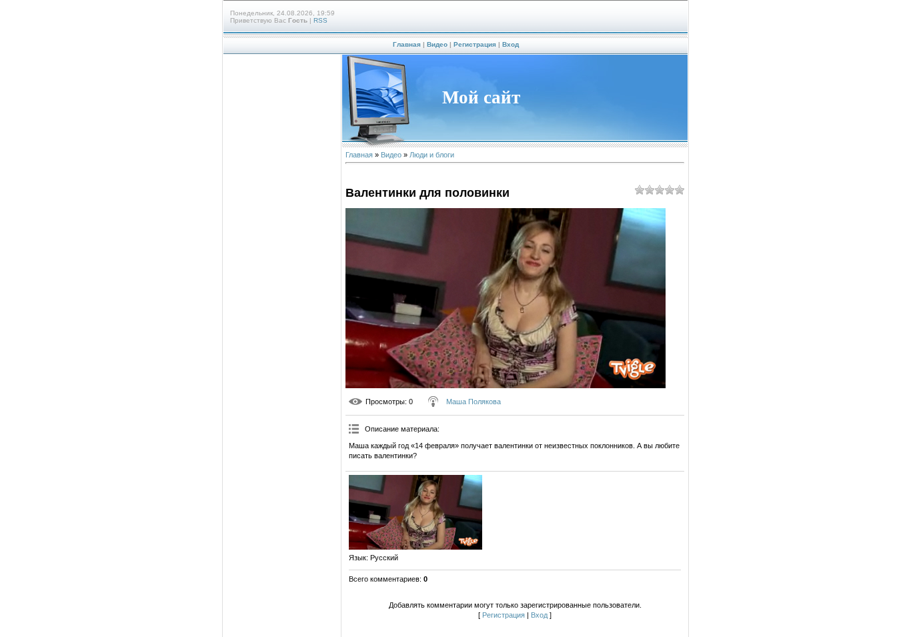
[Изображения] (415, 512)
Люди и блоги (431, 155)
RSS (320, 20)
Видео (437, 44)
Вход (510, 44)
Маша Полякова (473, 402)
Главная (407, 44)
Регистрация (474, 44)
